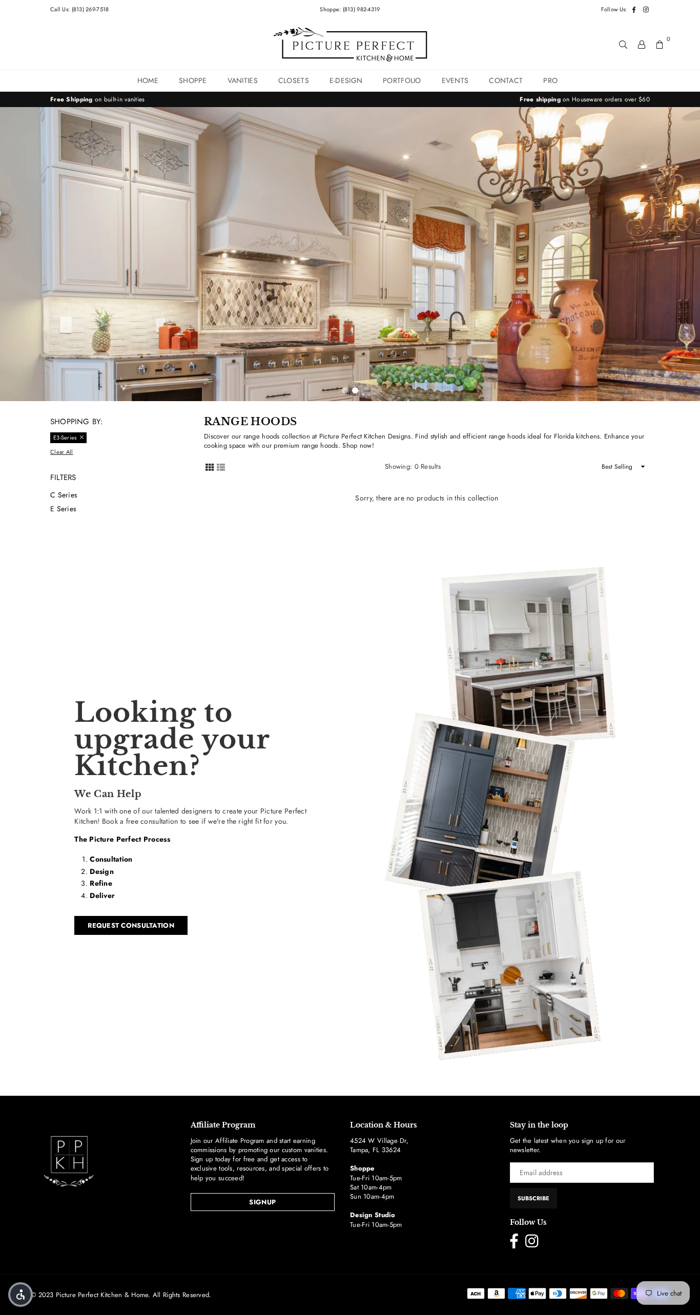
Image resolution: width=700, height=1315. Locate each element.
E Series (63, 509)
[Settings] (641, 44)
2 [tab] (355, 390)
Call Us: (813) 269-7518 (79, 9)
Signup (262, 1202)
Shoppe (193, 80)
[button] (20, 1294)
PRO (550, 80)
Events (455, 80)
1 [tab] (344, 390)
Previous (15, 254)
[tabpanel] (350, 254)
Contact (506, 80)
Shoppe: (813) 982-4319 (350, 9)
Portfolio (402, 80)
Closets (293, 80)
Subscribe (533, 1198)
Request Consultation (131, 925)
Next (684, 254)
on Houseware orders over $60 (585, 99)
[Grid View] (209, 466)
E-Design (346, 80)
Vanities (243, 80)
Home (147, 80)
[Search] (623, 44)
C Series (63, 495)
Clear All (61, 452)
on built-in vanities (97, 99)
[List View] (221, 466)
